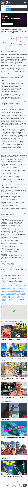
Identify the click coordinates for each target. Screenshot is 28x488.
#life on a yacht (19, 285)
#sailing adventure (21, 288)
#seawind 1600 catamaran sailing (9, 296)
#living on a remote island (10, 293)
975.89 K (14, 39)
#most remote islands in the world (10, 299)
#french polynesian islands (13, 291)
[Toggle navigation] (25, 2)
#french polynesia (19, 287)
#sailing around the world (7, 285)
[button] (14, 311)
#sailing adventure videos (7, 290)
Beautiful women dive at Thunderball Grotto (12, 476)
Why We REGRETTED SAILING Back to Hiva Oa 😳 (13, 397)
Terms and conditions (8, 481)
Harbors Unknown (12, 42)
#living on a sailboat (8, 287)
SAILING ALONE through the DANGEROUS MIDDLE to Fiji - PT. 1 (14, 359)
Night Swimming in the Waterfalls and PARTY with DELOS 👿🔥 (14, 457)
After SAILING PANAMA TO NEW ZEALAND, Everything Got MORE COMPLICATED (11, 340)
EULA (23, 481)
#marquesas (4, 288)
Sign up (8, 9)
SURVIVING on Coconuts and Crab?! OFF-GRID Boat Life (13, 379)
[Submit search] (25, 6)
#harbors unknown (20, 294)
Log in (3, 9)
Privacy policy (18, 481)
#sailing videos (11, 294)
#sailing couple (12, 288)
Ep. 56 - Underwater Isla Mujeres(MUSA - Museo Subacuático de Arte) (13, 438)
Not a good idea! (6, 419)
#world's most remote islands (16, 297)
